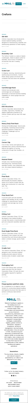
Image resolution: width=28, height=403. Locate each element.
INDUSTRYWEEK (18, 382)
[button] (3, 4)
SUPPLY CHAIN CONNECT (14, 386)
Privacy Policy (16, 395)
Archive (4, 34)
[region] (14, 396)
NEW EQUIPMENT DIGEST (14, 384)
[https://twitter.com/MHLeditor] (16, 375)
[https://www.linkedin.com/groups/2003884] (13, 375)
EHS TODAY (9, 382)
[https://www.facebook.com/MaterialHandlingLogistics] (11, 375)
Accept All (14, 399)
